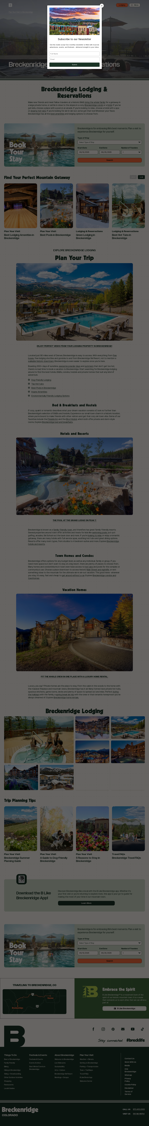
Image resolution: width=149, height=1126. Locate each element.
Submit (74, 64)
